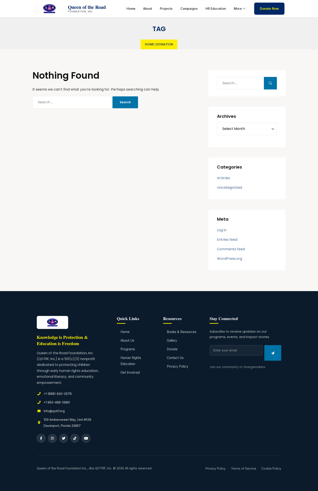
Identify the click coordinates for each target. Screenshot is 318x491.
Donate (172, 349)
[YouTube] (86, 438)
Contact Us (175, 358)
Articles (223, 177)
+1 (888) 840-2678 (58, 393)
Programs (127, 349)
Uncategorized (229, 187)
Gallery (172, 340)
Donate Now (269, 8)
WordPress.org (229, 258)
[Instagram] (52, 438)
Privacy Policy (177, 366)
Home (131, 8)
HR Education (216, 8)
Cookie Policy (271, 468)
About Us (127, 340)
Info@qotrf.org (54, 411)
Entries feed (227, 239)
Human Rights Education (130, 361)
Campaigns (189, 8)
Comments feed (231, 249)
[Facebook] (41, 438)
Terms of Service (243, 468)
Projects (166, 8)
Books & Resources (181, 332)
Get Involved (130, 372)
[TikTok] (75, 438)
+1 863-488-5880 (57, 402)
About (147, 8)
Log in (221, 230)
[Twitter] (63, 438)
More (238, 8)
